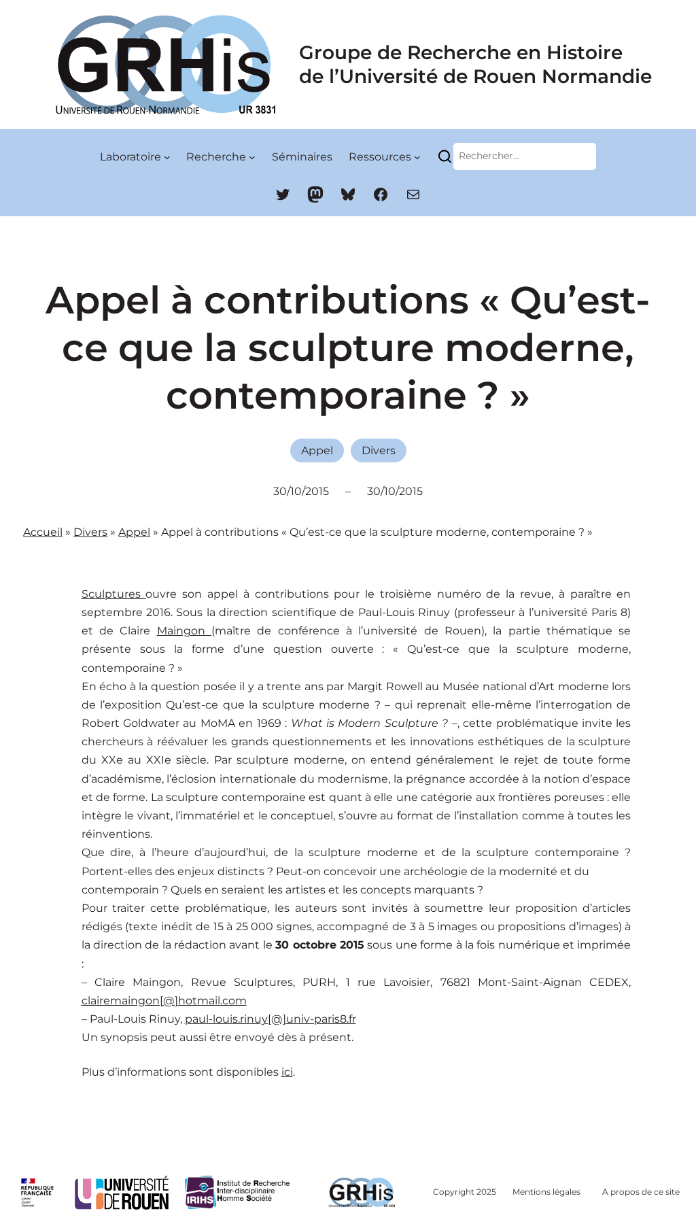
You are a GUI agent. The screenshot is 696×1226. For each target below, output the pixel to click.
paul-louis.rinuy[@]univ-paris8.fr (270, 1018)
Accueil (43, 532)
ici (287, 1072)
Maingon (184, 630)
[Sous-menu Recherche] (252, 156)
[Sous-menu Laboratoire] (167, 156)
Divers (379, 450)
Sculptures (114, 594)
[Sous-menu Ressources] (417, 156)
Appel (317, 450)
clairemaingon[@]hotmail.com (164, 1000)
